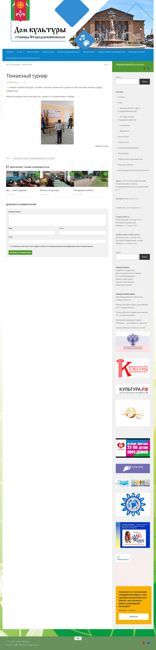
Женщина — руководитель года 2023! (131, 323)
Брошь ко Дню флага (124, 279)
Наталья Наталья (123, 328)
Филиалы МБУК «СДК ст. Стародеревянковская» (129, 109)
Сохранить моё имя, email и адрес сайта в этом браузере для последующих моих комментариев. (52, 246)
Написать (133, 617)
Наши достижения (136, 52)
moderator (12, 82)
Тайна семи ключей (124, 285)
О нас (19, 52)
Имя (11, 228)
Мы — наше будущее (16, 190)
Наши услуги (48, 52)
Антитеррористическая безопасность (23, 58)
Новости (27, 65)
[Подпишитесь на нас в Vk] (148, 68)
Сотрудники (125, 125)
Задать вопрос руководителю (111, 52)
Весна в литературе (49, 190)
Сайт (11, 237)
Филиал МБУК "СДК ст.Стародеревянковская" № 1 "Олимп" (34, 158)
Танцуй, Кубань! (128, 307)
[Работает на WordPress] (16, 645)
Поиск (118, 77)
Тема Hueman (33, 645)
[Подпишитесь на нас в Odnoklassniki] (144, 68)
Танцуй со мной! (138, 328)
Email (61, 228)
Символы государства (125, 270)
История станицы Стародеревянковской (127, 118)
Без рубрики (13, 65)
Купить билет (33, 52)
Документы (124, 131)
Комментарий (15, 212)
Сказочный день (128, 315)
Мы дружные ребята (83, 190)
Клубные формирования (68, 52)
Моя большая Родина (125, 282)
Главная (10, 52)
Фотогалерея (89, 52)
